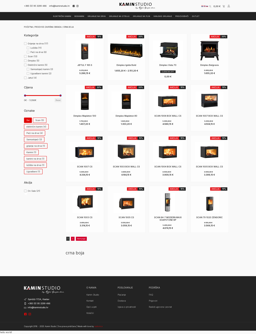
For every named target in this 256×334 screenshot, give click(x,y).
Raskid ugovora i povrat (160, 307)
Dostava (122, 300)
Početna (28, 27)
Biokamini (79, 16)
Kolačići (90, 313)
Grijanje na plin (141, 16)
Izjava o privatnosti (127, 307)
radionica (98, 326)
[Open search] (210, 6)
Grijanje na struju (119, 16)
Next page (81, 239)
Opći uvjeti (91, 307)
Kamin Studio (92, 294)
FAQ (151, 294)
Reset (58, 100)
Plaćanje (122, 294)
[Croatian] (202, 6)
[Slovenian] (207, 6)
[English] (205, 6)
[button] (219, 6)
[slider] (25, 95)
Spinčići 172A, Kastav (38, 299)
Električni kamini (62, 16)
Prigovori (153, 300)
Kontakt (89, 300)
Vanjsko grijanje (162, 16)
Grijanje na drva (97, 16)
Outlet (196, 16)
